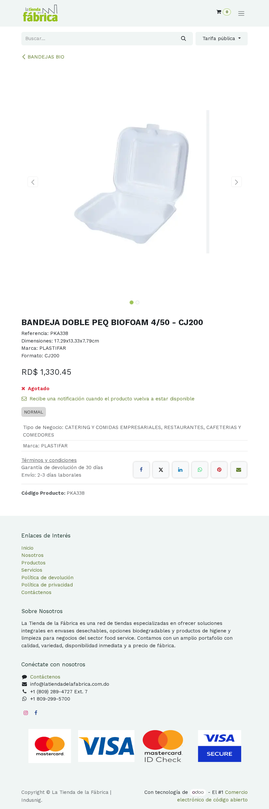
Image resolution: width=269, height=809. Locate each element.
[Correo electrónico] (239, 470)
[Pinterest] (219, 470)
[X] (161, 470)
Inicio (27, 548)
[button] (32, 182)
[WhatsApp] (200, 470)
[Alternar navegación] (241, 13)
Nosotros (32, 555)
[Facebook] (141, 470)
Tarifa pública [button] (219, 38)
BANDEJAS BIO (46, 57)
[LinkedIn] (180, 470)
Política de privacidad (47, 585)
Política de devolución (47, 578)
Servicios (31, 570)
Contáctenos (36, 592)
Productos (33, 563)
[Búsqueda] (183, 38)
